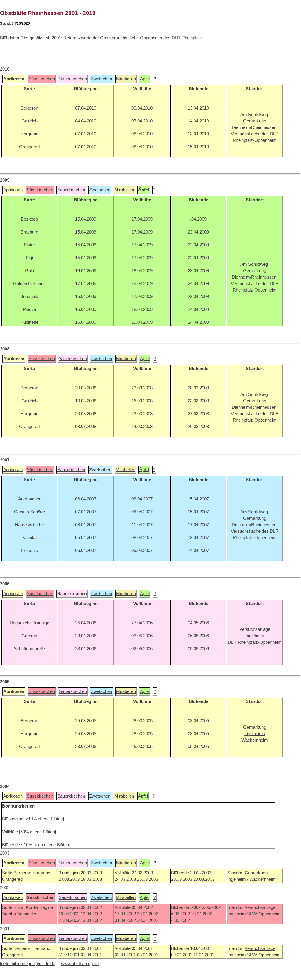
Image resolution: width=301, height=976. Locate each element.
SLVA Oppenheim (264, 914)
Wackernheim (262, 879)
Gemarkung (256, 873)
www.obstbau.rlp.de (80, 963)
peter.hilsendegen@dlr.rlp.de (28, 963)
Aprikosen (13, 190)
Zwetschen (101, 78)
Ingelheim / (237, 879)
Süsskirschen (41, 78)
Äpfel (145, 78)
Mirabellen (126, 78)
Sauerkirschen (73, 78)
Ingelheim (237, 914)
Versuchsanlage (260, 907)
